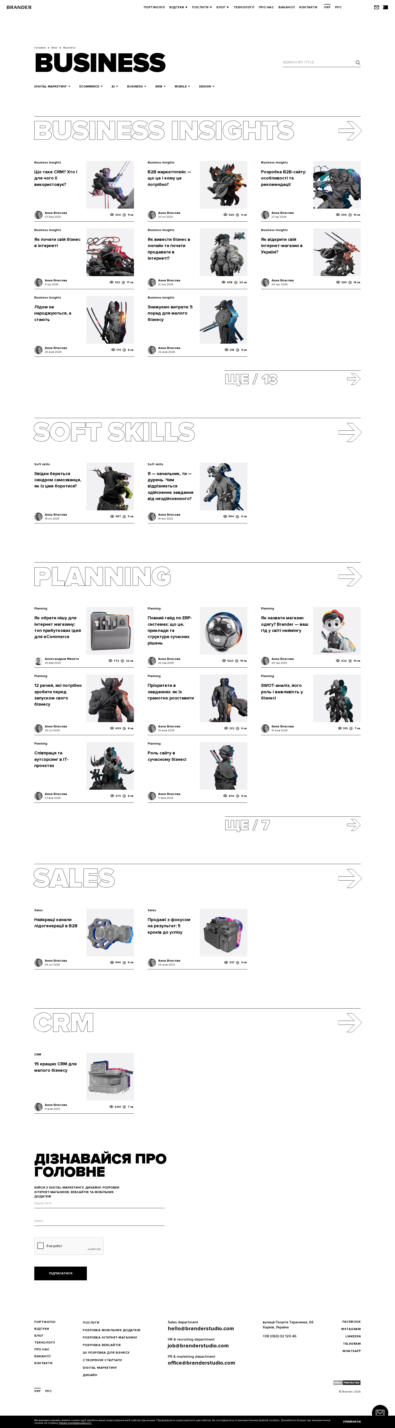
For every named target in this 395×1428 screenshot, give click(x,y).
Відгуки (176, 7)
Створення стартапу (102, 1360)
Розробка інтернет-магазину (110, 1337)
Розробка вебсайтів (102, 1345)
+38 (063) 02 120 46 (279, 1336)
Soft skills (42, 464)
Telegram (352, 1344)
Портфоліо (154, 7)
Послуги (200, 7)
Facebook (351, 1322)
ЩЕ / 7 (247, 824)
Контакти (308, 7)
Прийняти (352, 1422)
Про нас (266, 7)
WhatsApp (351, 1351)
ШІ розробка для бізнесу (106, 1353)
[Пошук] (358, 62)
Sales (38, 910)
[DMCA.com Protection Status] (347, 1382)
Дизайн (90, 1375)
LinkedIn (353, 1336)
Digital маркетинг (100, 1368)
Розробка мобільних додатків (112, 1330)
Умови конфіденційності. (75, 1423)
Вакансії (286, 7)
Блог (221, 7)
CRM (37, 1054)
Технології (244, 7)
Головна (40, 47)
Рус (338, 7)
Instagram (351, 1329)
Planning (40, 608)
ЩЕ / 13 (251, 378)
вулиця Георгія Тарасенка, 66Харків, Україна (288, 1325)
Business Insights (47, 162)
